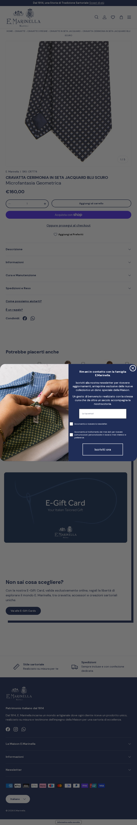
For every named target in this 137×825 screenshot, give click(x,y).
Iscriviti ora (103, 449)
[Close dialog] (133, 368)
